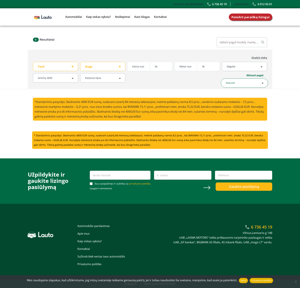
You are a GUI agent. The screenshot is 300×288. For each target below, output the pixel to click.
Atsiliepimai (122, 17)
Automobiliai (73, 17)
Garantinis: (241, 4)
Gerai (243, 280)
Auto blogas (142, 17)
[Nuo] (295, 281)
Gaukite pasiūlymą (244, 186)
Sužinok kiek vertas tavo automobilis (101, 256)
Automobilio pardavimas (93, 226)
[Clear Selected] (72, 66)
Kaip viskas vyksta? (98, 17)
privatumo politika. (140, 183)
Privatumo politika (89, 264)
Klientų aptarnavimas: (189, 4)
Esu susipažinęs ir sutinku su (123, 183)
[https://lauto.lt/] (43, 17)
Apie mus (83, 233)
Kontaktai (160, 17)
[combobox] (55, 66)
